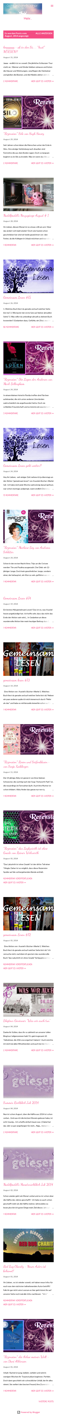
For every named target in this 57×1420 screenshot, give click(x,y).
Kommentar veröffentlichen (17, 878)
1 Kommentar (9, 245)
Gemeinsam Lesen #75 (17, 297)
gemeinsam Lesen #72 (17, 935)
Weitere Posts (46, 1401)
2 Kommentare (10, 81)
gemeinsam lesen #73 (16, 680)
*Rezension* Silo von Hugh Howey (23, 134)
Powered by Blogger (30, 1412)
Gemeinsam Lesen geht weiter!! (22, 466)
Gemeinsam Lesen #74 (17, 598)
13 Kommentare (10, 495)
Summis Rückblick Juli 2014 (21, 1103)
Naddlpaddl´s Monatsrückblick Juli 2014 (28, 1185)
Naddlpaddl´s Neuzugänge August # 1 (26, 215)
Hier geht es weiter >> (42, 81)
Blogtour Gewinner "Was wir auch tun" (26, 1021)
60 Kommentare (11, 327)
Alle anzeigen (44, 33)
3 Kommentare (10, 413)
